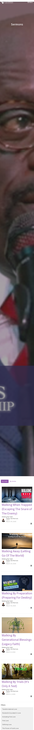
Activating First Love (9, 717)
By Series (13, 481)
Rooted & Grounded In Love (11, 713)
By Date (4, 481)
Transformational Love (9, 709)
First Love (5, 720)
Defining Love (7, 724)
